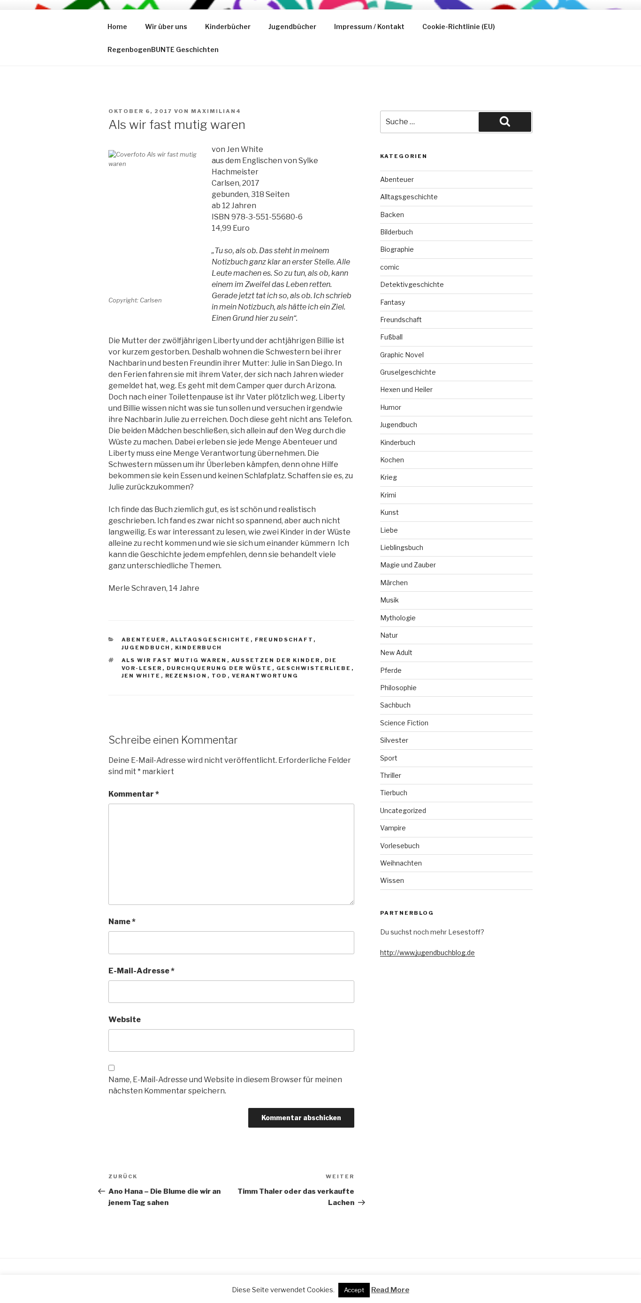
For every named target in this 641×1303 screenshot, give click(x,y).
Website (124, 1019)
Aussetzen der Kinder (275, 660)
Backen (392, 214)
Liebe (389, 530)
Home (117, 26)
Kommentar (133, 794)
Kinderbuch (198, 647)
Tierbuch (393, 793)
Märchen (394, 583)
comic (389, 267)
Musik (389, 600)
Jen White (141, 675)
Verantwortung (265, 675)
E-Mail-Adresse (141, 970)
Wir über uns (166, 26)
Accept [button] (354, 1290)
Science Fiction (404, 723)
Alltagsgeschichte (210, 639)
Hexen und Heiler (406, 389)
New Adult (396, 652)
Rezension (186, 675)
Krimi (388, 495)
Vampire (393, 828)
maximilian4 (216, 111)
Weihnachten (401, 863)
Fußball (391, 337)
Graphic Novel (402, 355)
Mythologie (398, 618)
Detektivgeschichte (412, 284)
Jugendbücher (292, 26)
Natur (389, 635)
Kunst (389, 512)
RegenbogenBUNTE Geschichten (163, 49)
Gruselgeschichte (408, 372)
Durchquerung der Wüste (219, 668)
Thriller (390, 775)
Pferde (391, 670)
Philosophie (398, 688)
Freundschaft (284, 639)
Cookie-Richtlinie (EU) (458, 26)
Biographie (397, 249)
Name (122, 921)
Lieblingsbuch (401, 547)
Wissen (392, 880)
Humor (390, 407)
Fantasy (392, 302)
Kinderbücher (228, 26)
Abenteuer (144, 639)
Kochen (392, 460)
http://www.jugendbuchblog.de (427, 953)
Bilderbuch (396, 232)
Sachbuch (395, 705)
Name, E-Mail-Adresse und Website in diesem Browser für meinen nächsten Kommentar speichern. (225, 1085)
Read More (390, 1290)
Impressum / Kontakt (369, 26)
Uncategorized (403, 810)
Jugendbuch (146, 647)
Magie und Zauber (408, 565)
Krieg (388, 477)
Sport (388, 758)
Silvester (394, 740)
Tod (220, 675)
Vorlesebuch (400, 846)
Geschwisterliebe (313, 668)
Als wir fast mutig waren (174, 660)
